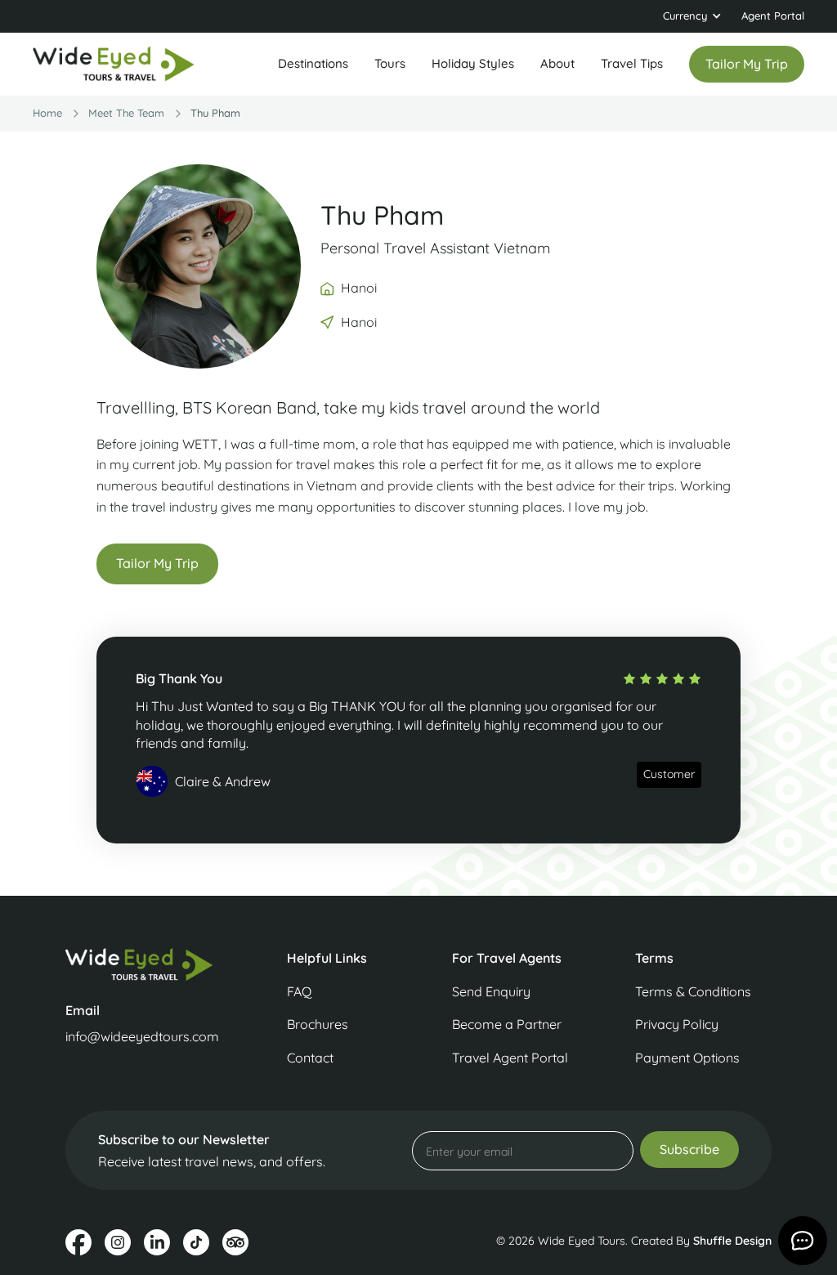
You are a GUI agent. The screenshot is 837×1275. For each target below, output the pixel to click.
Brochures (317, 1024)
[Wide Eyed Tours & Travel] (143, 964)
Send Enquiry (491, 991)
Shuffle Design (732, 1240)
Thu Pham (215, 112)
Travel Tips (632, 63)
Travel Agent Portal (510, 1057)
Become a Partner (507, 1024)
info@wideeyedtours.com (142, 1036)
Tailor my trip (746, 64)
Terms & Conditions (693, 991)
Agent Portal (772, 15)
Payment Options (687, 1057)
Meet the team (126, 112)
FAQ (299, 991)
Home (47, 112)
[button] (692, 16)
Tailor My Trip (157, 563)
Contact (310, 1057)
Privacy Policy (676, 1024)
